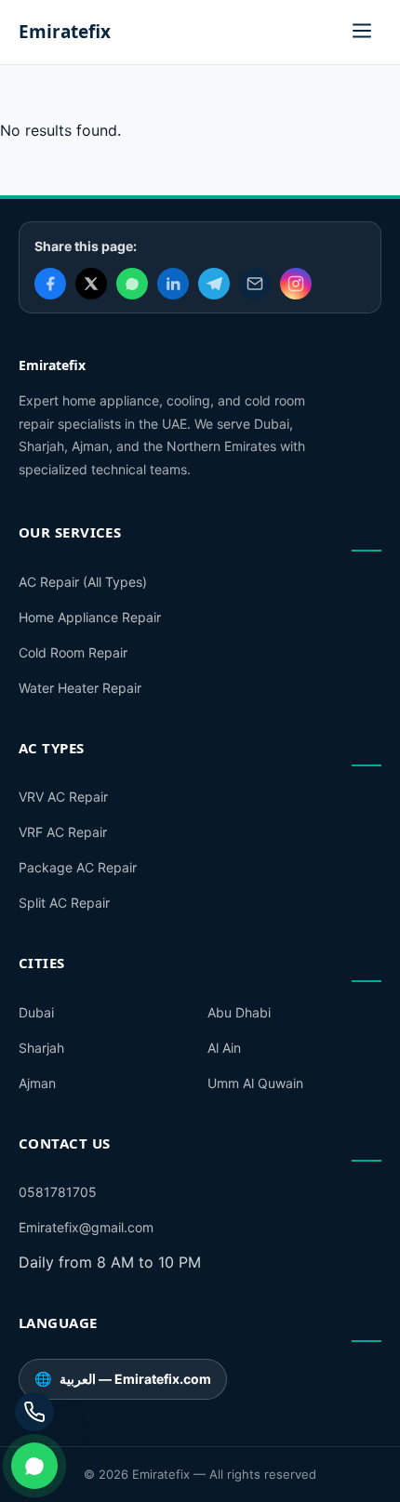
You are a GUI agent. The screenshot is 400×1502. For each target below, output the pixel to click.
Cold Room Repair (73, 652)
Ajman (37, 1083)
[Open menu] (361, 32)
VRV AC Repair (63, 796)
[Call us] (34, 1411)
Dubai (36, 1012)
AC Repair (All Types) (83, 582)
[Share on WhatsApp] (132, 283)
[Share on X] (91, 283)
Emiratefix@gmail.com (86, 1227)
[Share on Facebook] (50, 283)
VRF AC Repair (63, 832)
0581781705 (58, 1192)
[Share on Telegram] (214, 283)
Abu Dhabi (239, 1012)
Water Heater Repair (80, 688)
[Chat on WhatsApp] (34, 1465)
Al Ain (224, 1048)
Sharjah (41, 1048)
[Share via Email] (255, 283)
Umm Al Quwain (255, 1083)
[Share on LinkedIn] (173, 283)
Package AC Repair (78, 867)
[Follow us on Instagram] (296, 283)
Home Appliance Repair (90, 617)
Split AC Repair (64, 903)
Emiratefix (65, 32)
